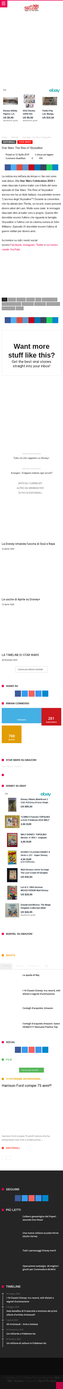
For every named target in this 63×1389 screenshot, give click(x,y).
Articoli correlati (30, 483)
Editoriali (14, 137)
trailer (19, 308)
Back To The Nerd (47, 1381)
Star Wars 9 (53, 304)
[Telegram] (45, 694)
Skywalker (28, 304)
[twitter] (14, 167)
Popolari (6, 966)
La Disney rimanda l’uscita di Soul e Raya (28, 544)
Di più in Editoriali (30, 493)
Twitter (40, 244)
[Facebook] (18, 694)
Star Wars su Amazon (12, 766)
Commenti (34, 966)
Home (4, 137)
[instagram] (38, 694)
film (38, 299)
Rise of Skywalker (11, 304)
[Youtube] (32, 694)
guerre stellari (49, 299)
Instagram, (29, 244)
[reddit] (26, 167)
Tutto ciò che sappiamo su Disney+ (31, 456)
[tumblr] (43, 167)
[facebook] (8, 167)
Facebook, (16, 244)
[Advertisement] (31, 46)
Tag (46, 966)
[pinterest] (31, 167)
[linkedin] (37, 167)
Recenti (19, 966)
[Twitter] (25, 694)
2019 (12, 299)
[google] (20, 167)
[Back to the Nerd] (31, 4)
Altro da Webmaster (30, 488)
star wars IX (8, 308)
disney (30, 299)
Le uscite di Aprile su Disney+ (21, 599)
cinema (21, 299)
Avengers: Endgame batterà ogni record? (31, 470)
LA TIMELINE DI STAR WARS (20, 655)
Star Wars (25, 142)
